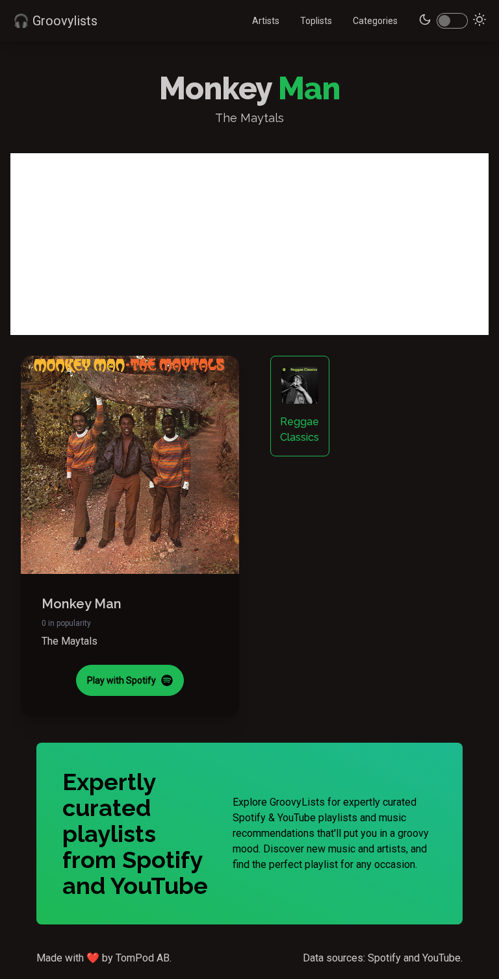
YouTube (441, 958)
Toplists (316, 21)
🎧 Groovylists (55, 21)
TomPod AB (143, 958)
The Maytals (69, 641)
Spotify (384, 958)
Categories (375, 21)
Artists (265, 21)
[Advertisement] (249, 244)
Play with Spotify (121, 680)
